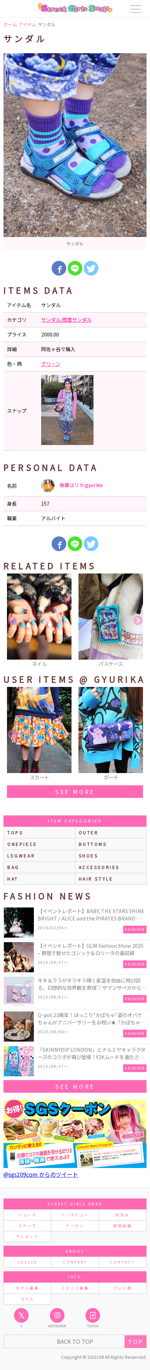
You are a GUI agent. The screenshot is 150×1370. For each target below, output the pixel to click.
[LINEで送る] (75, 268)
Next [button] (138, 621)
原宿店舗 (122, 1225)
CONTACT (122, 1262)
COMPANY (75, 1262)
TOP (135, 1341)
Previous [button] (12, 621)
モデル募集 (27, 1288)
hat (12, 879)
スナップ (27, 1225)
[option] (75, 151)
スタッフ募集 (75, 1288)
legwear (21, 855)
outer (89, 832)
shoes (88, 855)
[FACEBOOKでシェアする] (59, 268)
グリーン (50, 363)
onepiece (22, 844)
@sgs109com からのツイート (40, 1174)
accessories (99, 867)
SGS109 (27, 1262)
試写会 (122, 1214)
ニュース (27, 1214)
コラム (28, 1298)
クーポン (75, 1225)
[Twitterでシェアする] (91, 268)
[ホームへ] (75, 8)
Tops (15, 832)
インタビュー (75, 1214)
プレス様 (122, 1288)
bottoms (93, 844)
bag (13, 867)
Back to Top (75, 1341)
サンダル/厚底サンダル (66, 319)
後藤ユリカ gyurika (81, 484)
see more (75, 791)
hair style (96, 879)
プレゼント (27, 1236)
